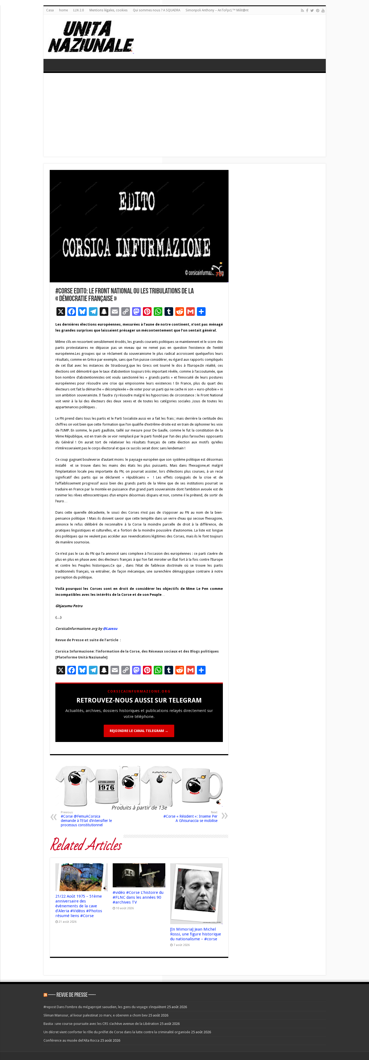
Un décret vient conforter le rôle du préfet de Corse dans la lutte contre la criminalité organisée (116, 1032)
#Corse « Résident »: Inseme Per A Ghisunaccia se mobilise (190, 817)
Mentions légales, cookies (108, 10)
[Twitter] (312, 10)
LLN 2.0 (78, 10)
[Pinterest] (318, 10)
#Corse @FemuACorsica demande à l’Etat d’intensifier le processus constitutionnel (86, 819)
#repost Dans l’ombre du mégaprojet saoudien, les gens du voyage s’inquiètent (104, 1007)
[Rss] (302, 10)
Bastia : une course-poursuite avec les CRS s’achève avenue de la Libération (101, 1024)
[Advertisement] (184, 116)
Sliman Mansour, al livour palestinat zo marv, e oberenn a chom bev (95, 1015)
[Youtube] (323, 10)
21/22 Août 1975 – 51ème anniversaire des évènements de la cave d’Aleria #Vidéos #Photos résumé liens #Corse (78, 906)
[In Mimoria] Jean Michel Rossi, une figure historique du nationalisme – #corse (195, 934)
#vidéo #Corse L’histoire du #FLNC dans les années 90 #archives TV (138, 897)
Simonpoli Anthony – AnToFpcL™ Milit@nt (217, 10)
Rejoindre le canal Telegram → (139, 731)
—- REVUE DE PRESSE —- (72, 995)
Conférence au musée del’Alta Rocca (71, 1040)
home (63, 10)
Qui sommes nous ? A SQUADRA (156, 10)
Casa (50, 10)
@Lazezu (110, 629)
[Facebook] (307, 10)
